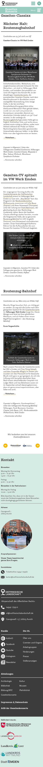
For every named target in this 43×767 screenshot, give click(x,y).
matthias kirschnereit (22, 150)
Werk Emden (19, 412)
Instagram (10, 656)
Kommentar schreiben (13, 160)
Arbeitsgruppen (30, 647)
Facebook (10, 644)
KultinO (9, 638)
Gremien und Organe (32, 642)
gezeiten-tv (18, 270)
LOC (21, 410)
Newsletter (11, 662)
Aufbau (26, 272)
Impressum (6, 702)
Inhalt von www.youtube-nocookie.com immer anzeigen (21, 246)
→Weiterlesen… (9, 137)
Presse (26, 656)
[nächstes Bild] (37, 446)
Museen (23, 686)
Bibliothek (5, 686)
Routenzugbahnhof (11, 120)
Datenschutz (21, 702)
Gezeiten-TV (25, 268)
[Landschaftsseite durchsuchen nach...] (39, 3)
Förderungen (28, 652)
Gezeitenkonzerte (21, 95)
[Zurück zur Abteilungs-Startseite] (14, 10)
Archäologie (6, 681)
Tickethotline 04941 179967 (17, 572)
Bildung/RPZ (7, 690)
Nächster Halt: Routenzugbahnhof (19, 26)
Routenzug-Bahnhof (11, 219)
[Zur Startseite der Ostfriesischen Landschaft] (9, 3)
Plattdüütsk (24, 690)
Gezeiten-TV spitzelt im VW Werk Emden (20, 177)
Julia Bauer (32, 203)
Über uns (27, 638)
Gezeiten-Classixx (20, 152)
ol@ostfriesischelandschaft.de (19, 613)
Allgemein (16, 147)
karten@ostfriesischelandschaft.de (20, 577)
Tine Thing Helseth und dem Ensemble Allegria (20, 370)
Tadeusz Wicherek (14, 154)
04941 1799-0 (12, 607)
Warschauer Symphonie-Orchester (17, 155)
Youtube (9, 650)
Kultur (22, 681)
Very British (25, 199)
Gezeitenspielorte (27, 403)
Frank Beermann (27, 208)
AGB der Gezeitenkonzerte (14, 708)
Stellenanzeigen (30, 661)
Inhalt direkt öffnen (30, 255)
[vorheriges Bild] (5, 446)
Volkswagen (7, 408)
